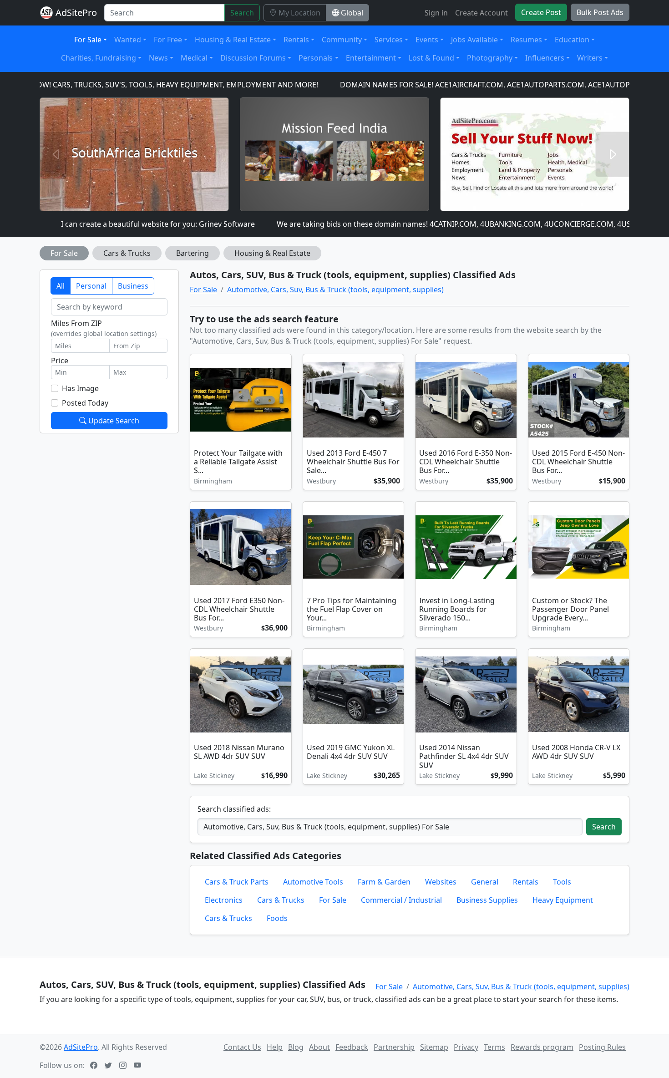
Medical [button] (194, 58)
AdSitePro (76, 12)
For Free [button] (168, 40)
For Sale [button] (87, 40)
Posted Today (85, 403)
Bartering (192, 253)
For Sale (64, 253)
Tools (562, 882)
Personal (91, 286)
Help (275, 1047)
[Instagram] (123, 1065)
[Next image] (395, 401)
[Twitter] (109, 1065)
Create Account (481, 13)
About (319, 1047)
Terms (494, 1047)
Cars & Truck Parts (237, 882)
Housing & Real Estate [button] (233, 40)
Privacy (466, 1047)
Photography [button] (489, 58)
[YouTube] (138, 1065)
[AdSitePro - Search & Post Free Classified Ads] (46, 13)
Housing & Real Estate (272, 253)
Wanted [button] (127, 40)
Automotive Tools (313, 882)
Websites (440, 882)
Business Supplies (487, 900)
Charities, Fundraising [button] (98, 58)
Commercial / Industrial (401, 900)
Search (242, 13)
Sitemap (434, 1047)
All (60, 286)
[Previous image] (311, 401)
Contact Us (242, 1047)
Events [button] (427, 40)
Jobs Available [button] (474, 40)
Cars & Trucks (127, 253)
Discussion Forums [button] (253, 58)
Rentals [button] (296, 40)
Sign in (436, 13)
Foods (277, 918)
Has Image (80, 388)
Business (133, 286)
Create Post (541, 12)
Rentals (525, 882)
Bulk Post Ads (600, 12)
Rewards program (542, 1047)
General (484, 882)
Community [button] (342, 40)
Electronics (224, 900)
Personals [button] (316, 58)
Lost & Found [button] (431, 58)
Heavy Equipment (562, 900)
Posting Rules (602, 1047)
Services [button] (389, 40)
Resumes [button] (526, 40)
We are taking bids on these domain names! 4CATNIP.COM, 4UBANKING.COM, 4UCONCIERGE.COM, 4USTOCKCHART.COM (453, 224)
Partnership (394, 1047)
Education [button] (572, 40)
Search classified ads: (234, 809)
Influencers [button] (544, 58)
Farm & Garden (384, 882)
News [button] (158, 58)
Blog (296, 1047)
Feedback (351, 1047)
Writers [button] (590, 58)
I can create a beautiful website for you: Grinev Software (127, 224)
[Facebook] (94, 1065)
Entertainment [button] (371, 58)
